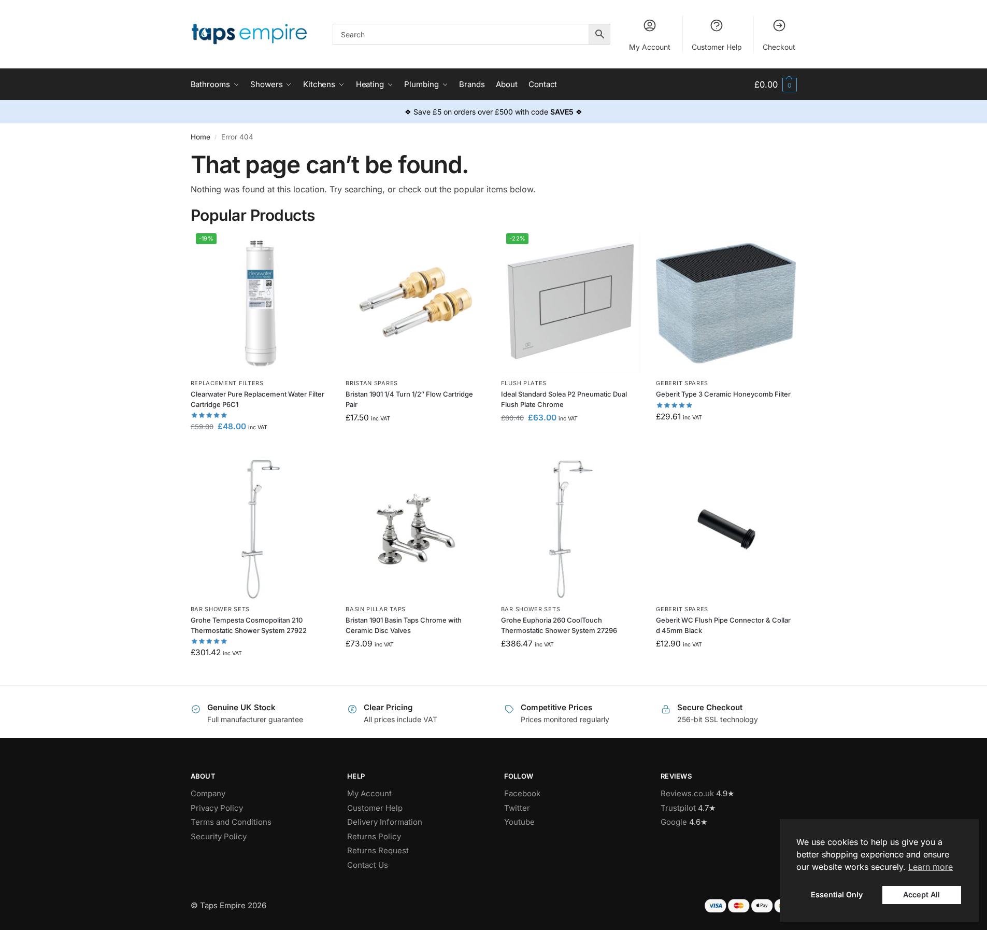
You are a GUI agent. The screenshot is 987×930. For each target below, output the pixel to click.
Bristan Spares (372, 383)
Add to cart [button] (260, 448)
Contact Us (367, 865)
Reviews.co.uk (687, 793)
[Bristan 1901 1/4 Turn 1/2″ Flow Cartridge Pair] (415, 303)
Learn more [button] (930, 867)
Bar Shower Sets (220, 609)
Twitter (517, 808)
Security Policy (219, 836)
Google (674, 822)
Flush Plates (524, 383)
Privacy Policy (217, 808)
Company (208, 793)
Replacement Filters (227, 383)
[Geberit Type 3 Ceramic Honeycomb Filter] (726, 303)
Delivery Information (384, 822)
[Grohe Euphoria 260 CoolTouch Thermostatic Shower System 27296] (571, 529)
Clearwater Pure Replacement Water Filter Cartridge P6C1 (257, 399)
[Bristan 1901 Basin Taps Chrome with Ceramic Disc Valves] (415, 529)
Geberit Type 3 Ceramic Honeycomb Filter (723, 394)
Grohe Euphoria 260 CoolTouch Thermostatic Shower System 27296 (559, 625)
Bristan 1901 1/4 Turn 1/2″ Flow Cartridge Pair (409, 399)
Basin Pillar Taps (376, 609)
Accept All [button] (921, 894)
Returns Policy (374, 836)
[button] (775, 85)
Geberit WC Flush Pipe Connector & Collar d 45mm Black (723, 625)
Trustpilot (678, 808)
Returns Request (378, 850)
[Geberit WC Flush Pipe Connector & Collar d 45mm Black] (726, 529)
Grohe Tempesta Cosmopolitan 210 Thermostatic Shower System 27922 (249, 625)
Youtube (519, 822)
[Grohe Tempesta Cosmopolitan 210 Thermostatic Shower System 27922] (261, 529)
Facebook (522, 793)
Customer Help (717, 47)
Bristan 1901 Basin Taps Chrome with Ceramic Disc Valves (404, 625)
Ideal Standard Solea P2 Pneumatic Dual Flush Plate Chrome (564, 399)
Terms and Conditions (231, 822)
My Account (649, 47)
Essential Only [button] (837, 894)
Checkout (779, 47)
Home (200, 137)
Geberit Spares (682, 383)
